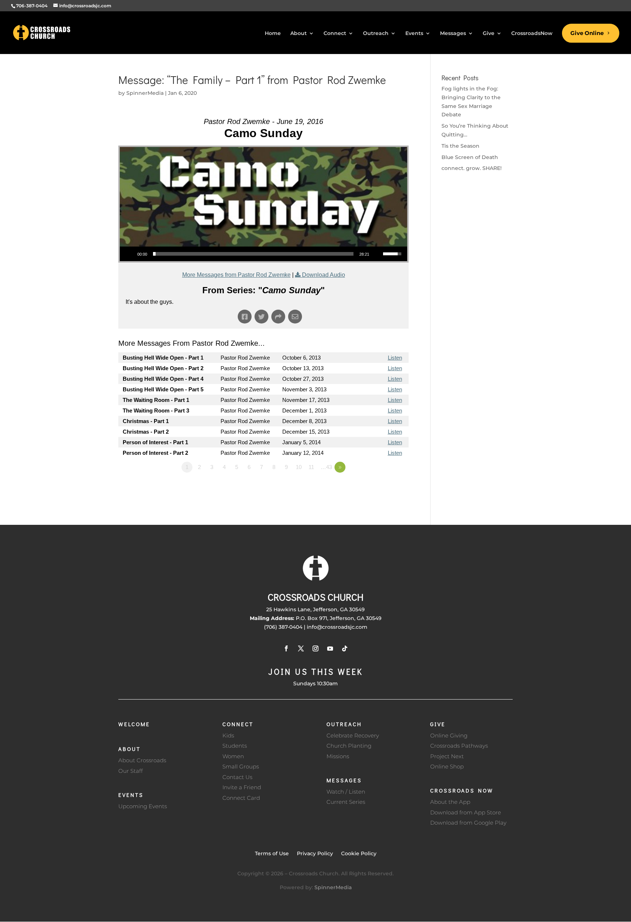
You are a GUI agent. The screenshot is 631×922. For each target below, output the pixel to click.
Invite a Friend (241, 787)
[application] (263, 254)
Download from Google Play (468, 822)
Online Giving (448, 735)
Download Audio (323, 275)
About (129, 748)
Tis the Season (460, 146)
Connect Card (241, 797)
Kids (228, 735)
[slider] (253, 254)
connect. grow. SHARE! (471, 168)
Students (234, 745)
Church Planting (348, 745)
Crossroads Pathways (459, 745)
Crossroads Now (461, 790)
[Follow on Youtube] (330, 648)
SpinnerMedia (145, 93)
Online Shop (447, 766)
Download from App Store (465, 812)
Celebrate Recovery (352, 735)
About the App (450, 801)
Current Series (345, 801)
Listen (395, 358)
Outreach (344, 724)
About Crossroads (142, 760)
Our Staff (130, 770)
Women (233, 756)
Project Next (447, 756)
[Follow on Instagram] (315, 648)
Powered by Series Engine (382, 487)
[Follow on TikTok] (345, 648)
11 (311, 467)
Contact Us (237, 777)
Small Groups (240, 766)
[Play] (129, 253)
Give (437, 724)
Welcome (134, 724)
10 (299, 467)
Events (131, 794)
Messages (344, 780)
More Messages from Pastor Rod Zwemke (236, 275)
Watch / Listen (345, 791)
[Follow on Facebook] (286, 648)
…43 (326, 467)
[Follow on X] (301, 648)
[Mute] (377, 253)
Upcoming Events (142, 806)
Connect (237, 724)
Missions (337, 756)
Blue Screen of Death (469, 157)
